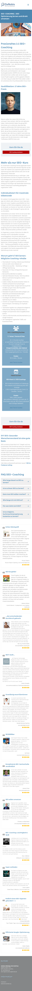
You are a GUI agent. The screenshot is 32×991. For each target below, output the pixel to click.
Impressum (3, 981)
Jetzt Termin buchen (16, 362)
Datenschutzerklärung (6, 983)
